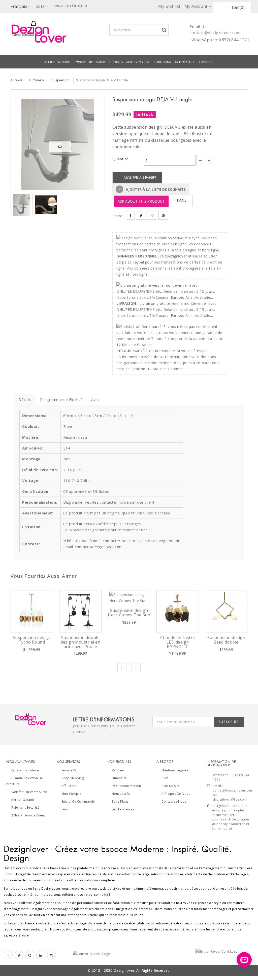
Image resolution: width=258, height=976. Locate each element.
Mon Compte (71, 794)
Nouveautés (121, 794)
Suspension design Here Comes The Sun (129, 613)
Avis (95, 399)
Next (136, 667)
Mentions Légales (175, 770)
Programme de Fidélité (61, 399)
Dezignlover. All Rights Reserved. (142, 970)
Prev (121, 667)
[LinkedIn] (40, 955)
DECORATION (97, 62)
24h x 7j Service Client (28, 815)
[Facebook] (8, 955)
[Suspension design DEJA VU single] (57, 144)
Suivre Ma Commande (78, 801)
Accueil (49, 62)
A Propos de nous (176, 794)
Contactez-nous (174, 801)
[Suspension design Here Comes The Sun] (129, 597)
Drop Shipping (72, 778)
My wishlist (169, 6)
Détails (24, 399)
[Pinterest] (29, 955)
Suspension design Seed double (226, 640)
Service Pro (206, 62)
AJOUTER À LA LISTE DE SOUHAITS (155, 189)
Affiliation (69, 786)
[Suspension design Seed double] (226, 611)
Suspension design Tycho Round (32, 640)
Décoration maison (126, 786)
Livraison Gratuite (25, 770)
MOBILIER (64, 62)
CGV (165, 778)
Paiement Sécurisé (25, 807)
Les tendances (184, 62)
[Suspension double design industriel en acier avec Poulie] (80, 611)
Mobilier (118, 770)
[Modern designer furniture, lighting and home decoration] (43, 31)
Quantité (120, 158)
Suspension (61, 80)
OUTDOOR (116, 62)
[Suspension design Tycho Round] (32, 611)
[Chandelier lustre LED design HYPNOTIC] (177, 611)
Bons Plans (162, 62)
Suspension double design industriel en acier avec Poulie (80, 642)
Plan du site (171, 786)
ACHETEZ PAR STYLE (138, 62)
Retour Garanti (22, 800)
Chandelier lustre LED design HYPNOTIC (177, 642)
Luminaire (79, 62)
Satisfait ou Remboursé (29, 792)
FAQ (64, 809)
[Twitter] (19, 955)
